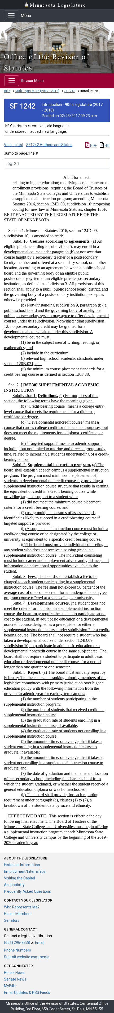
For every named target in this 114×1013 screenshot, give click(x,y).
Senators (11, 920)
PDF (93, 145)
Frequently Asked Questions (27, 891)
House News (14, 972)
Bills (7, 91)
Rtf (107, 145)
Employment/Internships (25, 871)
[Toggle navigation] (11, 15)
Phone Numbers (17, 950)
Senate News (15, 979)
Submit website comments (26, 957)
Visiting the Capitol (19, 878)
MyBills (10, 986)
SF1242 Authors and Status (49, 145)
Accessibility (14, 885)
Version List (13, 145)
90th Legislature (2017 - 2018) (37, 91)
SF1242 (69, 91)
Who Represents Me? (22, 907)
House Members (18, 914)
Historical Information (22, 865)
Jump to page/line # (21, 153)
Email (39, 942)
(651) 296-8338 (17, 942)
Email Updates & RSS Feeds (27, 992)
